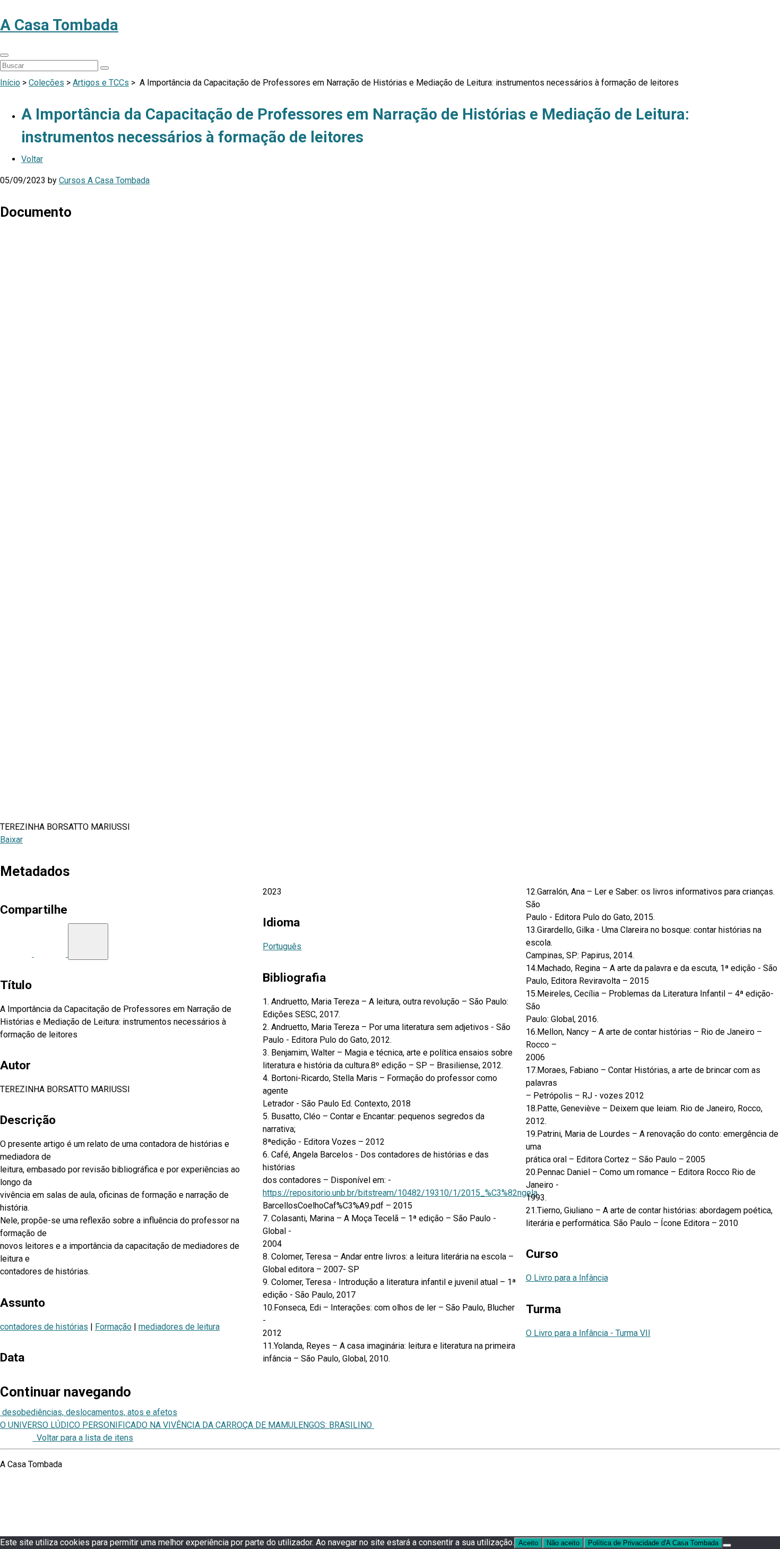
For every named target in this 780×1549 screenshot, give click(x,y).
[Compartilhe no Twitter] (51, 954)
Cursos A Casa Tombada (104, 180)
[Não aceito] (727, 1545)
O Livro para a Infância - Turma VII (588, 1333)
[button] (4, 55)
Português (282, 946)
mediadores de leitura (179, 1327)
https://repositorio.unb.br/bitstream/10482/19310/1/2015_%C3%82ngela (400, 1193)
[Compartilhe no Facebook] (17, 954)
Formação (113, 1327)
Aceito (528, 1543)
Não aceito (563, 1543)
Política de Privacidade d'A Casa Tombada (653, 1543)
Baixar (11, 840)
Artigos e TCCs (101, 83)
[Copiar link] (88, 941)
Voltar (32, 159)
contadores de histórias (44, 1327)
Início (10, 83)
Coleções (46, 83)
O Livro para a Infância (567, 1278)
